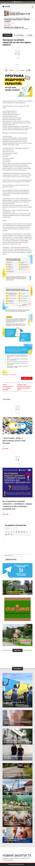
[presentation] (6, 532)
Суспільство (13, 374)
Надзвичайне (7, 772)
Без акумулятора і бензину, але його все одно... (18, 757)
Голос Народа (7, 719)
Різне (5, 836)
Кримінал (6, 754)
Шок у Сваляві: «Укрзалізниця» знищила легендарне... (16, 791)
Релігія (5, 820)
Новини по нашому (8, 788)
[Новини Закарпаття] (17, 13)
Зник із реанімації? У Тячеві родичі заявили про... (17, 723)
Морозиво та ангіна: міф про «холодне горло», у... (15, 839)
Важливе (6, 804)
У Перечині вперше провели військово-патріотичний (14, 702)
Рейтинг (30, 35)
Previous (30, 19)
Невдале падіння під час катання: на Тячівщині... (17, 776)
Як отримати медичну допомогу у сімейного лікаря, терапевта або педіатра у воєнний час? (17, 505)
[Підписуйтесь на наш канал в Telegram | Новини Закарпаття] (17, 570)
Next (31, 19)
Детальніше (6, 448)
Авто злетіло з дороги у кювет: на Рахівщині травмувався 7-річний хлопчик (17, 19)
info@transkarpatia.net (8, 860)
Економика (6, 738)
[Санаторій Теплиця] (17, 635)
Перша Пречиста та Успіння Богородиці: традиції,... (15, 823)
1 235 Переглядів (20, 35)
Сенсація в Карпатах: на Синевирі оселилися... (17, 807)
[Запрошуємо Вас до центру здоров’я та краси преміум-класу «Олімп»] (17, 609)
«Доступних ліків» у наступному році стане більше (14, 440)
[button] (6, 532)
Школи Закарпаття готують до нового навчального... (16, 741)
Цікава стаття (27, 378)
